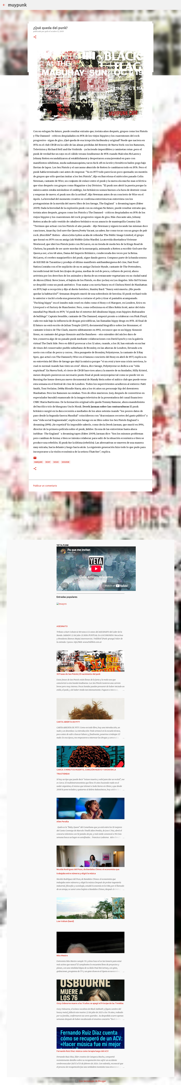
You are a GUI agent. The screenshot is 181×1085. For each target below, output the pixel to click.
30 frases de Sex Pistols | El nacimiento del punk (78, 674)
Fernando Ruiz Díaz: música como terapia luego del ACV (83, 1051)
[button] (35, 37)
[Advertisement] (90, 515)
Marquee (38, 462)
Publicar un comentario (45, 485)
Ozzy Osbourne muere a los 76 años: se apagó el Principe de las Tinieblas (90, 1003)
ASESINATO (62, 626)
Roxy (48, 462)
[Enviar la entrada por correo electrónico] (35, 459)
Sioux (56, 462)
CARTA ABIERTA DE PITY (68, 722)
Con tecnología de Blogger (92, 1081)
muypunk (17, 4)
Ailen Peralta (63, 821)
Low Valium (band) (65, 921)
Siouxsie (65, 462)
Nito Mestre (62, 955)
